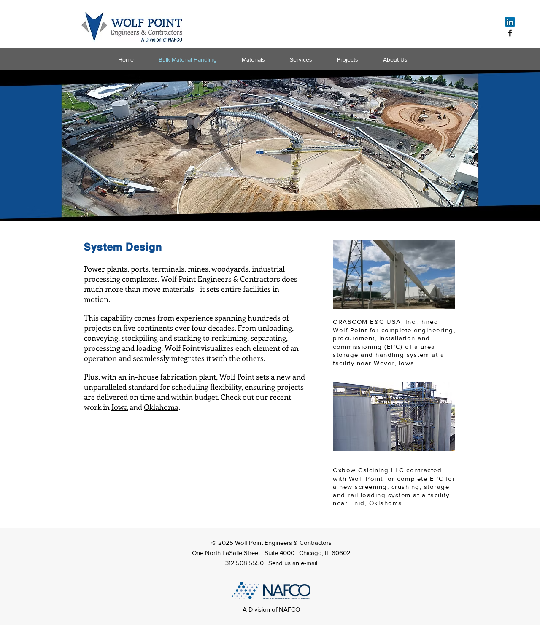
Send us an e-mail (292, 562)
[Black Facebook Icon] (510, 33)
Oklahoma (161, 407)
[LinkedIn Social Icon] (510, 22)
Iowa (119, 407)
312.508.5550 (244, 562)
